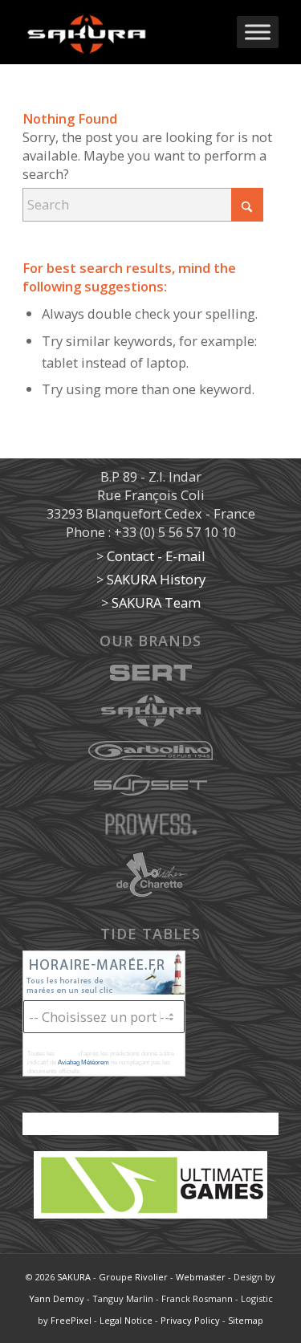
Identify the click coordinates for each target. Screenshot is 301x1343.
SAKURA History (156, 579)
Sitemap (245, 1320)
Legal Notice (126, 1320)
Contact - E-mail (156, 556)
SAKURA (74, 1277)
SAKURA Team (156, 602)
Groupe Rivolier (133, 1277)
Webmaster (201, 1277)
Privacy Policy (190, 1320)
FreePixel (71, 1320)
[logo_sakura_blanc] (124, 32)
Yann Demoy (56, 1298)
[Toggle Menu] (257, 31)
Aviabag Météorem (83, 1062)
